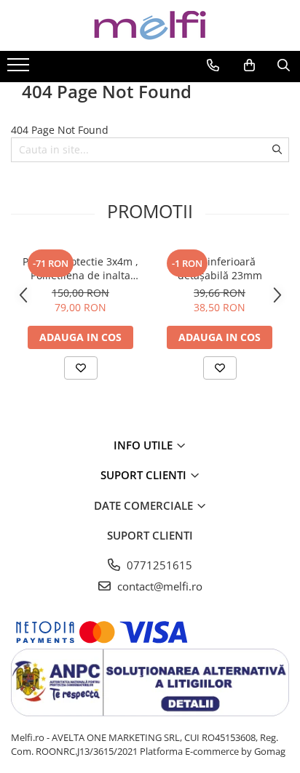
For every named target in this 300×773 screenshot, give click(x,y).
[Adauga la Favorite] (81, 368)
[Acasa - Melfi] (150, 25)
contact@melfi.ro (158, 586)
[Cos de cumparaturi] (249, 65)
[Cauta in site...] (283, 65)
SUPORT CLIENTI (144, 475)
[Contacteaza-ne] (213, 65)
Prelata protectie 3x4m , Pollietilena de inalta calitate (80, 268)
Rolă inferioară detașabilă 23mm (220, 268)
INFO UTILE (144, 445)
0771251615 (158, 565)
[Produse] (20, 69)
